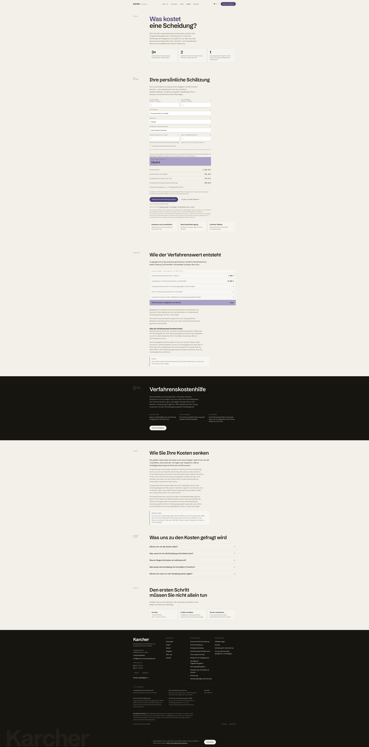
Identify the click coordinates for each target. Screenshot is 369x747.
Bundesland (153, 118)
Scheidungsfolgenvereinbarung (200, 679)
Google (136, 672)
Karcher (140, 4)
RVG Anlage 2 (173, 207)
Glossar (217, 645)
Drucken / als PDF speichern (190, 199)
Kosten (188, 4)
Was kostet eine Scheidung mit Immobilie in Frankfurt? (172, 567)
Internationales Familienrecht (200, 651)
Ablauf (182, 4)
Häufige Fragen (220, 641)
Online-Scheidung (196, 645)
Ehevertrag (194, 675)
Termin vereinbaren (228, 4)
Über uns (165, 4)
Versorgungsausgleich (197, 667)
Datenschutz (232, 724)
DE (215, 4)
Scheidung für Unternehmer (224, 648)
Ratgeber (196, 4)
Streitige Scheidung (196, 648)
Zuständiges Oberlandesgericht (159, 126)
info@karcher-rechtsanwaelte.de (144, 658)
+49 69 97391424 (139, 655)
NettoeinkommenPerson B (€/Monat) (186, 100)
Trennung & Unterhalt (197, 654)
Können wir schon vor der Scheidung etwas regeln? (171, 574)
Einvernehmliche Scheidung (199, 641)
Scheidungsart (154, 109)
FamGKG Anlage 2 (164, 207)
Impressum (224, 724)
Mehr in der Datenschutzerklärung (177, 743)
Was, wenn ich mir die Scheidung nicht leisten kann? (171, 553)
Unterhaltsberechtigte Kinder (158, 135)
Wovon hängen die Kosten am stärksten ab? (168, 560)
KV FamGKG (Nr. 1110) (183, 207)
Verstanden (210, 742)
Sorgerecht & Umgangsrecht (199, 658)
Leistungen (174, 4)
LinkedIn (145, 672)
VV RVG (192, 207)
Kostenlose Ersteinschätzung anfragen (164, 199)
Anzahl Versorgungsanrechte (189, 135)
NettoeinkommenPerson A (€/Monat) (155, 100)
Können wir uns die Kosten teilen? (164, 546)
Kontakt (168, 658)
